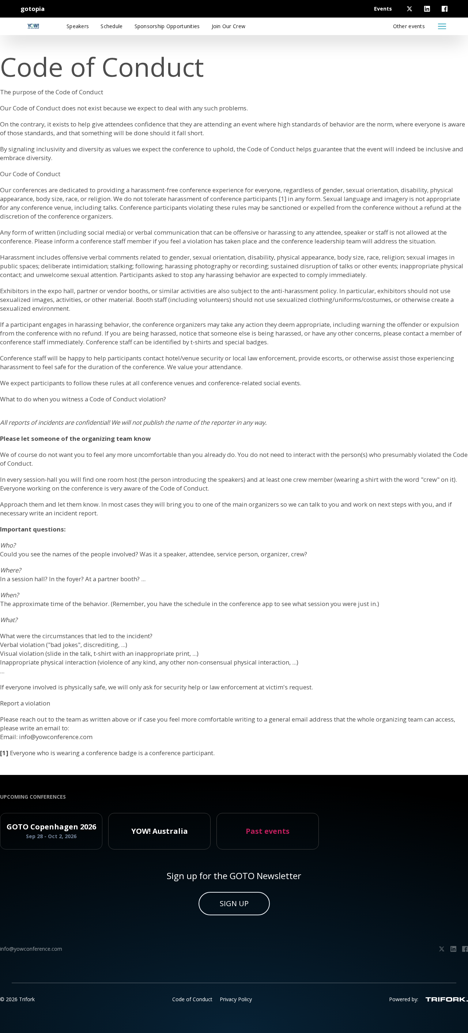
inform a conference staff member (102, 241)
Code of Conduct (192, 999)
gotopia (32, 8)
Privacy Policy (236, 999)
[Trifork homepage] (447, 999)
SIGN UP (234, 903)
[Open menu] (442, 26)
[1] (282, 198)
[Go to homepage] (33, 26)
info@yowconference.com (56, 737)
